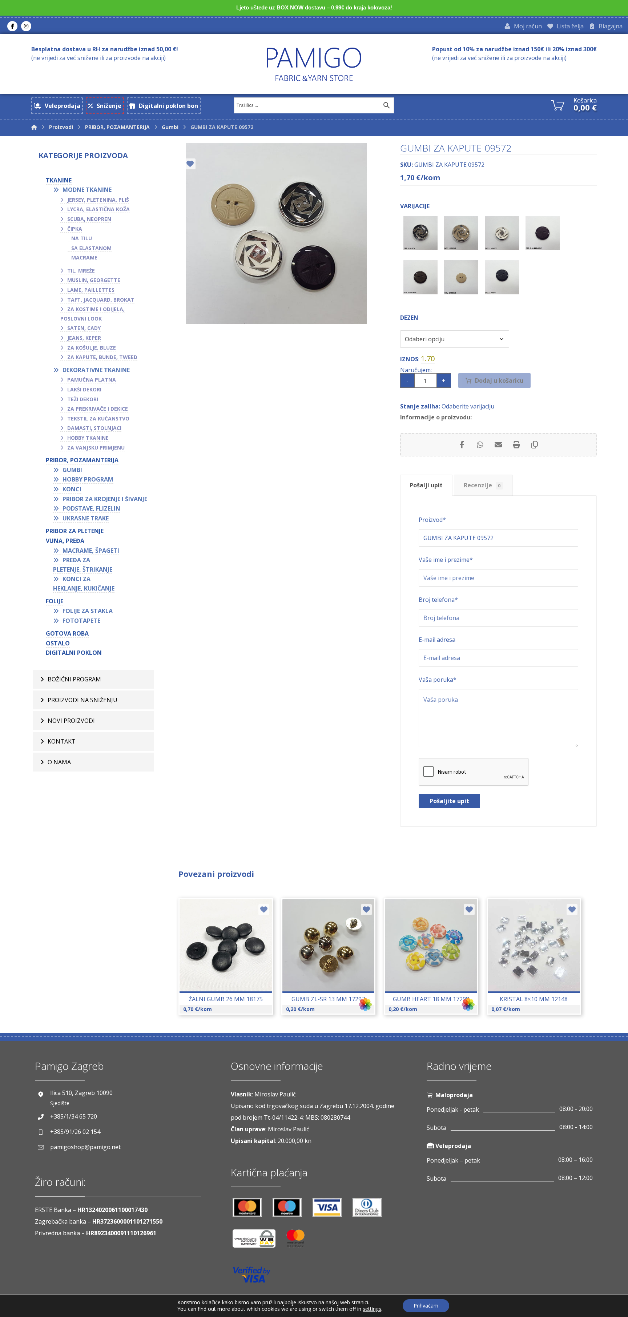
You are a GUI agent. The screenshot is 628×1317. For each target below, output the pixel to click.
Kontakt (62, 741)
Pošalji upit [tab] (426, 485)
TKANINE (59, 180)
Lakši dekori (84, 389)
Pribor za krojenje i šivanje (105, 499)
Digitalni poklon (74, 653)
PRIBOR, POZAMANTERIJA (82, 460)
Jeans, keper (84, 337)
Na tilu (81, 238)
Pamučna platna (91, 379)
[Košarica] (558, 104)
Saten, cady (84, 328)
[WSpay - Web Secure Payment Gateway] (258, 1241)
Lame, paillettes (90, 289)
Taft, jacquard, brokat (100, 299)
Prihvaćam (426, 1305)
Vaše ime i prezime (446, 560)
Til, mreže (81, 270)
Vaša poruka (437, 680)
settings (372, 1309)
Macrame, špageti (91, 551)
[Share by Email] (498, 445)
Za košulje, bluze (91, 347)
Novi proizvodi (71, 721)
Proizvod (432, 520)
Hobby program (88, 479)
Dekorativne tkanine (96, 370)
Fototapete (81, 621)
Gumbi (72, 470)
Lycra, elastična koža (98, 209)
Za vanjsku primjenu (96, 447)
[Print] (516, 445)
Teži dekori (82, 399)
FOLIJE (54, 601)
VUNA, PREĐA (65, 541)
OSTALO (58, 643)
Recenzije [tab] (482, 485)
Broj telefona (438, 600)
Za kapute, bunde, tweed (102, 357)
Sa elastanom (91, 248)
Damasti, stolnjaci (94, 427)
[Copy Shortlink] (534, 445)
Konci (72, 489)
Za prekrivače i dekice (97, 408)
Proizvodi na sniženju (82, 700)
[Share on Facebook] (462, 445)
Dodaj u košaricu (499, 380)
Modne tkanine (87, 190)
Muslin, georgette (93, 280)
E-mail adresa (437, 640)
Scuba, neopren (89, 219)
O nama (59, 762)
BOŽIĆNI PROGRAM (74, 679)
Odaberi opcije (332, 963)
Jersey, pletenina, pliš (98, 199)
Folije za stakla (88, 611)
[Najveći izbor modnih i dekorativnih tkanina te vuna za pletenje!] (314, 64)
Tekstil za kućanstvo (98, 418)
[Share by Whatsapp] (480, 445)
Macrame (84, 257)
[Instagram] (26, 26)
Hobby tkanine (88, 437)
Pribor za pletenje (75, 531)
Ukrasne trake (86, 518)
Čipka (74, 228)
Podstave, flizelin (91, 508)
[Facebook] (12, 26)
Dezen (409, 318)
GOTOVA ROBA (67, 633)
